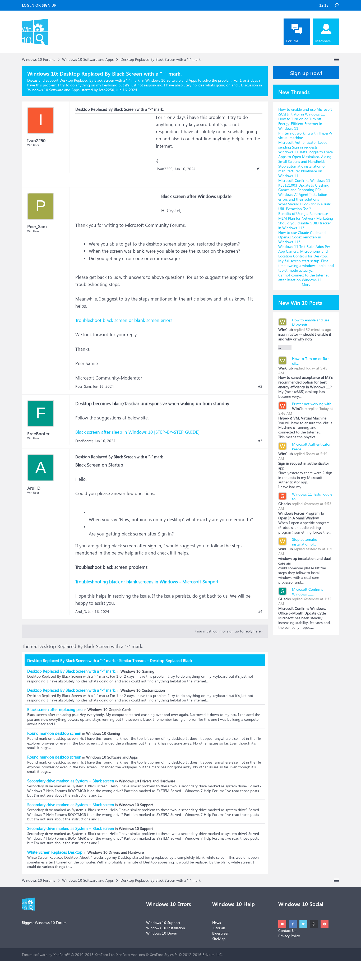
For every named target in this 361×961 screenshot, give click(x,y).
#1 (259, 169)
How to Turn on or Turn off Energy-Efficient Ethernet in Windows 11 (300, 123)
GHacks (284, 503)
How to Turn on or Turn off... (311, 361)
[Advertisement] (115, 147)
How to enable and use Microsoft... (310, 322)
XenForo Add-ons (130, 954)
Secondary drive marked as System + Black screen (70, 780)
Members (323, 40)
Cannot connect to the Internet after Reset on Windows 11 (303, 277)
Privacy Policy (289, 935)
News (216, 922)
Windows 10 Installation (165, 927)
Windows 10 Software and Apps (54, 89)
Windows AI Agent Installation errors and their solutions (302, 197)
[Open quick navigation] (336, 59)
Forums (292, 40)
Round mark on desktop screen (54, 733)
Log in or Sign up (39, 5)
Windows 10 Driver (161, 933)
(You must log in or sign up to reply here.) (228, 631)
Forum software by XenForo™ (68, 954)
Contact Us (287, 930)
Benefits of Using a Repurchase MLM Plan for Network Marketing (305, 216)
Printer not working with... (313, 403)
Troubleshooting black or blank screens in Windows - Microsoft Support (147, 582)
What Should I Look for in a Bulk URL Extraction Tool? (304, 206)
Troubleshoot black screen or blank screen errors (123, 320)
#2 (260, 386)
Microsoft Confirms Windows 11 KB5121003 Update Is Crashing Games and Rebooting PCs (304, 185)
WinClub (285, 329)
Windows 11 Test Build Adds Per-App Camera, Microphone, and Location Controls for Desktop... (305, 251)
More (306, 284)
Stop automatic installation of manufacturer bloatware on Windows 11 (302, 171)
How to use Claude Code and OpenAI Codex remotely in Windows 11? (302, 237)
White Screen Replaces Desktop (54, 852)
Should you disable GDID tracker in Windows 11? (304, 225)
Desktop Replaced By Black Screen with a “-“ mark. (71, 671)
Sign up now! (306, 72)
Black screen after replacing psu (54, 709)
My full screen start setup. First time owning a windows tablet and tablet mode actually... (306, 265)
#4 (260, 611)
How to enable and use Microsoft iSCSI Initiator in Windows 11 (305, 112)
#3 (260, 440)
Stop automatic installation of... (304, 542)
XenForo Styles (162, 954)
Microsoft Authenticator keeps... (311, 446)
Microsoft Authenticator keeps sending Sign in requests (302, 145)
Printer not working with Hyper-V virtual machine (305, 135)
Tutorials (218, 927)
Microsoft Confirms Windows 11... (307, 592)
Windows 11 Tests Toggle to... (312, 496)
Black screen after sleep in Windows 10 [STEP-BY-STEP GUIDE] (137, 432)
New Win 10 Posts (300, 302)
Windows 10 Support (163, 922)
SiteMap (218, 938)
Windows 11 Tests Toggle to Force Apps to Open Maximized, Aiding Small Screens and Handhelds (305, 156)
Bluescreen (220, 933)
